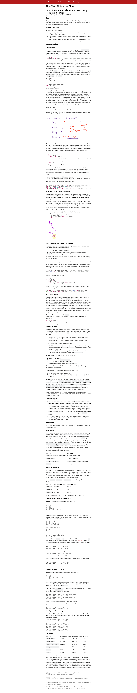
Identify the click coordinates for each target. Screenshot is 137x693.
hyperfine (80, 540)
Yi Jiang (48, 677)
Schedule (54, 2)
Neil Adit (48, 682)
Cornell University (61, 691)
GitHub (70, 2)
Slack (65, 2)
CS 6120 (48, 2)
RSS (84, 688)
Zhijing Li (48, 673)
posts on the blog (76, 688)
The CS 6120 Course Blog (60, 6)
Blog (74, 2)
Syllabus (60, 2)
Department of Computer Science (73, 691)
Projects (79, 2)
